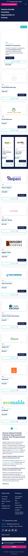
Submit (14, 546)
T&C (3, 503)
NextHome (5, 379)
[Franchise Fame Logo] (14, 1)
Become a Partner (6, 501)
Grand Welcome (7, 119)
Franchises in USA (6, 506)
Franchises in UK (5, 508)
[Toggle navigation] (25, 4)
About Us (17, 503)
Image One (5, 347)
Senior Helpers (6, 187)
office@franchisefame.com (13, 524)
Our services (5, 496)
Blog (16, 500)
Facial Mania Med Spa (9, 87)
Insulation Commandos (12, 45)
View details (9, 57)
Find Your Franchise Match (9, 4)
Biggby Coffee (6, 252)
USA (6, 42)
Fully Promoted (7, 283)
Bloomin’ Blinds (7, 220)
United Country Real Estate (10, 316)
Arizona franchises (15, 450)
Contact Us (4, 499)
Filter (25, 27)
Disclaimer (17, 510)
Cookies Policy (18, 507)
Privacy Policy (18, 505)
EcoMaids (5, 410)
